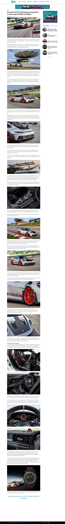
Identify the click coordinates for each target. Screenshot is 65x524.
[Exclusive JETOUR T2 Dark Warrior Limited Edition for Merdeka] (44, 47)
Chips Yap (9, 16)
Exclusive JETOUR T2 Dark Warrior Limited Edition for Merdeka (52, 47)
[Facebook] (43, 523)
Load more (49, 56)
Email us (27, 522)
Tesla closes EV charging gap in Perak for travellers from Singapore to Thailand (53, 30)
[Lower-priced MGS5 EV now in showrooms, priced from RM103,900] (44, 52)
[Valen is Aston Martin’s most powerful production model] (44, 41)
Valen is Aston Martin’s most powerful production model (53, 41)
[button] (51, 1)
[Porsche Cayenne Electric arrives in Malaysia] (44, 35)
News (48, 34)
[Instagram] (46, 523)
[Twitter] (48, 523)
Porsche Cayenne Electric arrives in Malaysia (52, 36)
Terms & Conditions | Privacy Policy (21, 522)
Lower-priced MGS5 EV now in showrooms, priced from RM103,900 (52, 53)
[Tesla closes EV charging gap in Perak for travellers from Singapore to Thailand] (44, 29)
